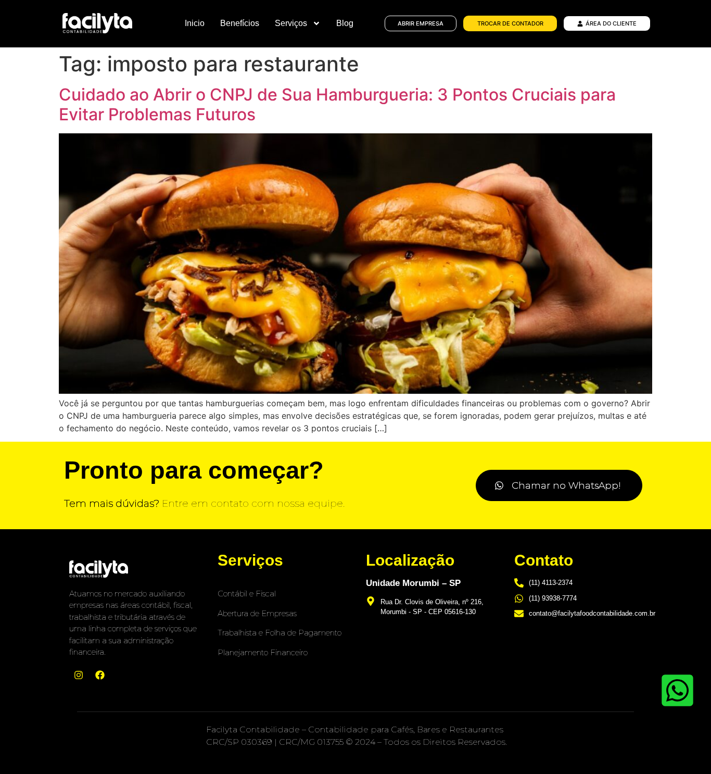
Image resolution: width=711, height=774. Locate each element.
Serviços (291, 23)
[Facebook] (100, 675)
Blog (344, 23)
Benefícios (239, 23)
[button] (559, 485)
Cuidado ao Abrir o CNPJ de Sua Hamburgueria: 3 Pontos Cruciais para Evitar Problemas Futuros (337, 104)
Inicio (195, 23)
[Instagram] (78, 675)
